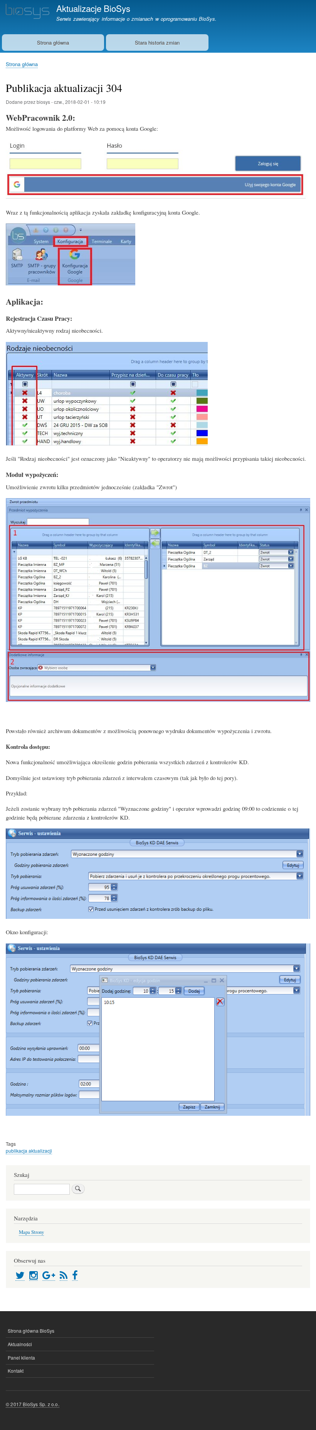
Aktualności (20, 1344)
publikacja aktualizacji (29, 1150)
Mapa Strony (31, 1232)
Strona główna (53, 42)
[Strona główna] (27, 12)
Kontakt (16, 1370)
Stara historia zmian (157, 42)
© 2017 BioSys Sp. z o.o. (32, 1404)
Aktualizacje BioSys (93, 8)
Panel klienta (21, 1357)
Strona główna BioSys (31, 1330)
